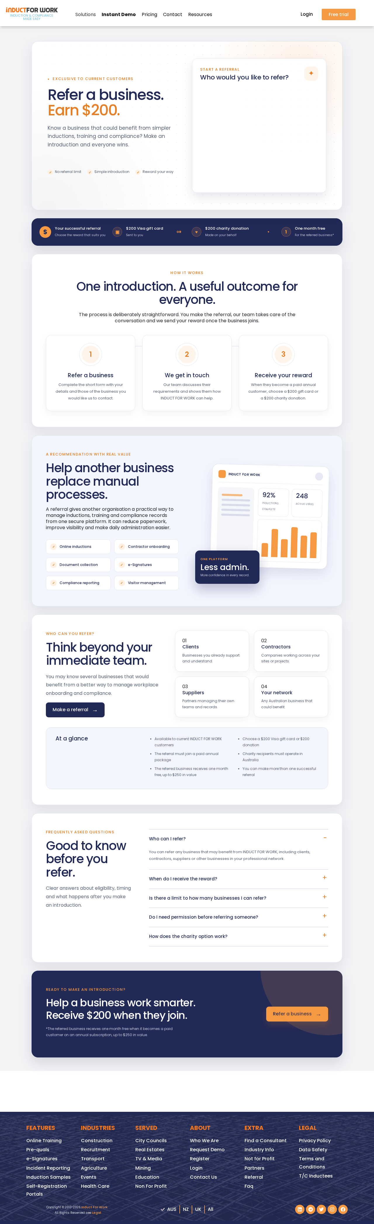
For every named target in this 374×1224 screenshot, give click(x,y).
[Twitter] (321, 1209)
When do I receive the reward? (183, 879)
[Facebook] (343, 1209)
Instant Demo (119, 14)
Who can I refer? (167, 839)
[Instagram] (332, 1209)
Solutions (85, 14)
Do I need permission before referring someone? (203, 917)
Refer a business (297, 1014)
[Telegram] (310, 1209)
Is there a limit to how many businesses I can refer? (207, 898)
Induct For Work (94, 1207)
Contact (172, 14)
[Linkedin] (299, 1209)
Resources (200, 14)
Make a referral (75, 710)
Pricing (149, 14)
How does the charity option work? (188, 936)
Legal (96, 1212)
